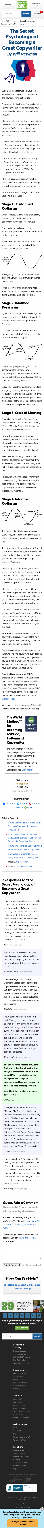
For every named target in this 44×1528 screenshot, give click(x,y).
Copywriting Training (21, 1354)
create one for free (27, 1238)
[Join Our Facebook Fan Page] (5, 1315)
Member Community (21, 1456)
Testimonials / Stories (21, 1411)
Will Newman (22, 862)
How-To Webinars (20, 1383)
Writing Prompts (19, 1386)
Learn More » (27, 770)
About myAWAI (19, 1453)
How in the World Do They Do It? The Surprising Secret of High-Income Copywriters (25, 826)
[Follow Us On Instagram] (27, 1315)
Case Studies (18, 1414)
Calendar (16, 1459)
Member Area (18, 1450)
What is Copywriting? (21, 1437)
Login (15, 1469)
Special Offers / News (21, 1363)
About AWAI (17, 1399)
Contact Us (17, 1431)
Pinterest (36, 803)
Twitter (23, 803)
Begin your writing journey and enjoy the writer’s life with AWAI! (22, 1324)
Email (29, 807)
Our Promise (18, 1402)
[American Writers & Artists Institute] (22, 5)
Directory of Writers (21, 1417)
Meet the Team (19, 1408)
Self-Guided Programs (21, 1357)
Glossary (16, 1389)
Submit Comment (12, 1265)
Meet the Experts (19, 1405)
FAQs (15, 1434)
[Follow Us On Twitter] (10, 1315)
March (14, 21)
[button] (8, 5)
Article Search (18, 1377)
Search (26, 14)
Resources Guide (19, 1373)
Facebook (10, 803)
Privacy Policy (22, 1504)
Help (15, 1428)
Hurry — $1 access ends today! (22, 1523)
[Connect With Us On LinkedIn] (22, 1315)
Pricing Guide (18, 1380)
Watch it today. (8, 699)
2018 (8, 21)
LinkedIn (19, 807)
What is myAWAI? (20, 1440)
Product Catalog (19, 1351)
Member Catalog (19, 1466)
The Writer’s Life (25, 866)
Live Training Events (20, 1360)
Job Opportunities (20, 1462)
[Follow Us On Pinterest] (16, 1315)
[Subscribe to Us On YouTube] (33, 1315)
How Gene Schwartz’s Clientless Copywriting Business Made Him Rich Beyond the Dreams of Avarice (24, 838)
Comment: (9, 1241)
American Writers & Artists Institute (29, 1498)
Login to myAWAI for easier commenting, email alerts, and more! (22, 1224)
